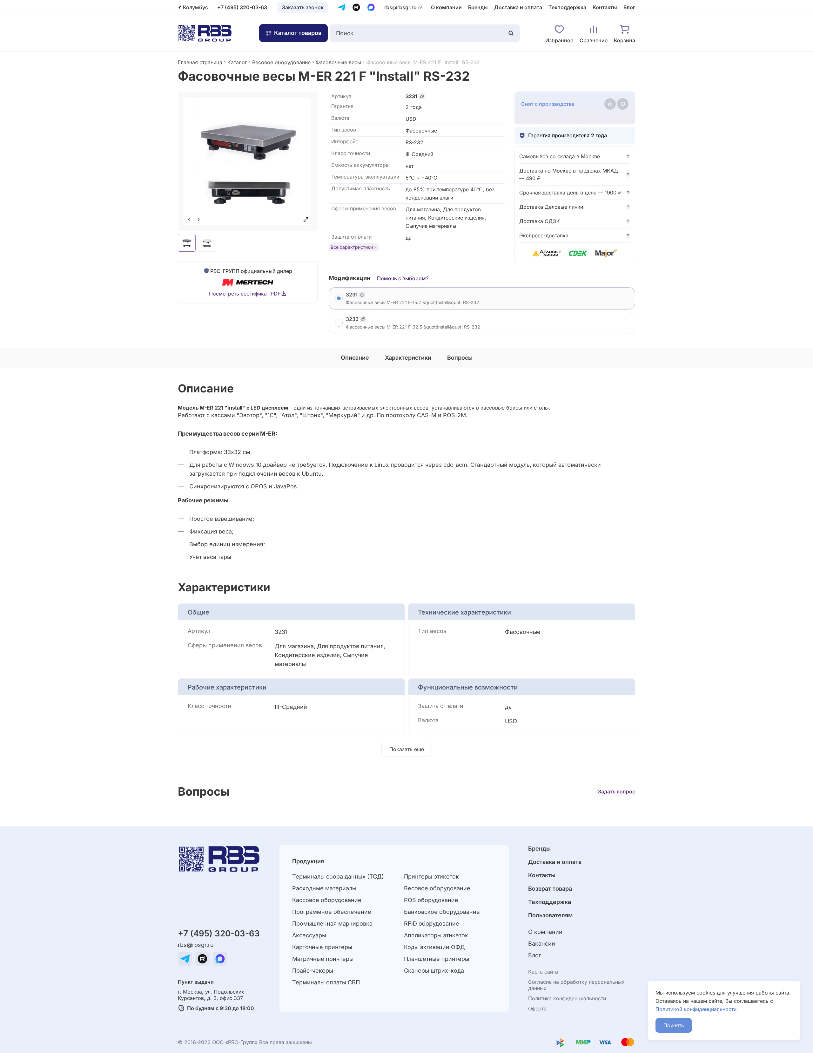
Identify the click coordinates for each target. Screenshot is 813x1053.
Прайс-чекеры (312, 970)
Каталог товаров (297, 33)
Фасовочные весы (338, 62)
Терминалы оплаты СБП (326, 982)
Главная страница (200, 62)
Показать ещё (406, 749)
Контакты (605, 7)
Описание (355, 357)
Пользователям (550, 915)
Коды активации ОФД (434, 947)
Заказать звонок (303, 7)
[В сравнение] (610, 104)
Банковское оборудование (442, 911)
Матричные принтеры (322, 958)
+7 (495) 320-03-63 (242, 7)
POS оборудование (431, 900)
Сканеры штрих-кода (434, 970)
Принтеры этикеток (431, 876)
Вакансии (541, 943)
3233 (352, 319)
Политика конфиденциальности (567, 998)
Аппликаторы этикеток (436, 935)
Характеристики (408, 357)
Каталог (237, 62)
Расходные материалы (324, 888)
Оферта (537, 1008)
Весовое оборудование (281, 62)
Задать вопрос (616, 791)
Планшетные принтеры (436, 958)
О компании (446, 7)
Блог (629, 7)
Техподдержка (567, 7)
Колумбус (195, 7)
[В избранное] (622, 104)
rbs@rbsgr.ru (400, 7)
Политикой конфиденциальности (695, 1009)
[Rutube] (356, 7)
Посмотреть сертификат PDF (244, 293)
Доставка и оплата (518, 7)
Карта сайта (543, 971)
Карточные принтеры (322, 947)
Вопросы (460, 357)
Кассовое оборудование (326, 900)
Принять (673, 1025)
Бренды (478, 7)
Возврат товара (550, 888)
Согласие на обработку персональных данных (576, 985)
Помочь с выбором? (402, 278)
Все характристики (352, 247)
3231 (411, 96)
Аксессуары (309, 935)
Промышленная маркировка (332, 923)
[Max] (371, 7)
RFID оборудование (431, 923)
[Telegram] (342, 7)
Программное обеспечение (331, 911)
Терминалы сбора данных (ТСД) (338, 876)
